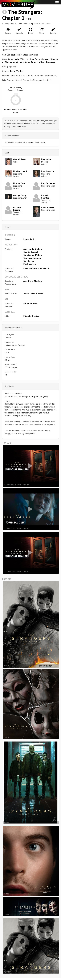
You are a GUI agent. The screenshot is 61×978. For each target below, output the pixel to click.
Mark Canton (29, 264)
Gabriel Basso (13, 54)
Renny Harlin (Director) (18, 59)
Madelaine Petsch (29, 54)
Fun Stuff (9, 386)
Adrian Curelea (30, 303)
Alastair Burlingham (32, 249)
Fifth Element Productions (36, 268)
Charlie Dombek (30, 252)
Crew (7, 226)
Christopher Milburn (32, 255)
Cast (7, 152)
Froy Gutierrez (48, 183)
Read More (21, 126)
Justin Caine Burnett (33, 293)
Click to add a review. (34, 142)
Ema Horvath (47, 171)
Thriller (19, 71)
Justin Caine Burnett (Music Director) (37, 62)
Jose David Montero (32, 281)
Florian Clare (19, 183)
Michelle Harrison (31, 316)
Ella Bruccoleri (20, 171)
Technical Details (13, 327)
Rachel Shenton (45, 196)
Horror (12, 71)
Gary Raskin (28, 261)
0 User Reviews (12, 135)
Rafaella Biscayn (17, 208)
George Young (19, 195)
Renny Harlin (29, 239)
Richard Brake (47, 207)
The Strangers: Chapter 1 (22, 14)
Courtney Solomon (32, 258)
